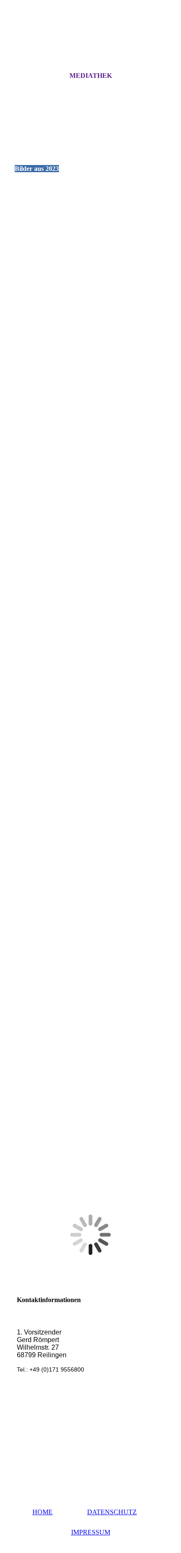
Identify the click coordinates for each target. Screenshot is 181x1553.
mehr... (24, 1136)
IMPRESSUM (90, 1532)
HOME (42, 1512)
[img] (90, 43)
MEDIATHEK (90, 75)
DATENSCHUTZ (112, 1512)
